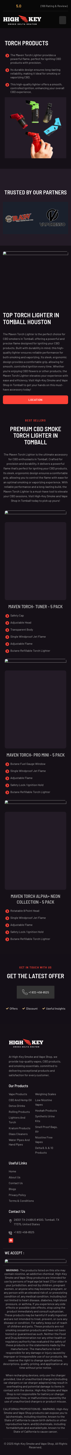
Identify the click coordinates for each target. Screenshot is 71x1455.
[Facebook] (11, 1240)
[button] (62, 20)
